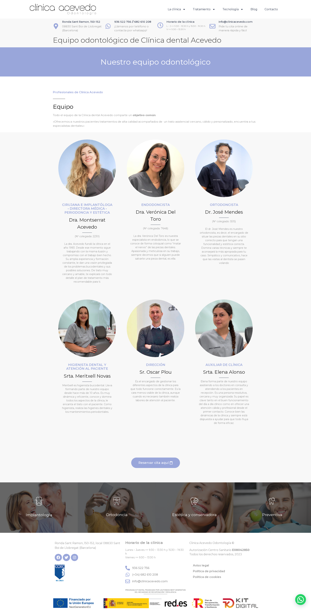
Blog (254, 9)
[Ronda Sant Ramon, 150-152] (56, 26)
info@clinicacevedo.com (236, 21)
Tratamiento (202, 9)
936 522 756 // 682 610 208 (132, 21)
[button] (300, 599)
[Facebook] (58, 557)
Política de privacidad (209, 571)
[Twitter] (66, 557)
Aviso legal (201, 565)
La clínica (174, 9)
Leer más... (38, 519)
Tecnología (230, 9)
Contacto (271, 9)
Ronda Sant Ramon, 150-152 (81, 21)
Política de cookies (207, 577)
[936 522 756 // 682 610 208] (108, 26)
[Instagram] (74, 557)
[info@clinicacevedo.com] (212, 26)
